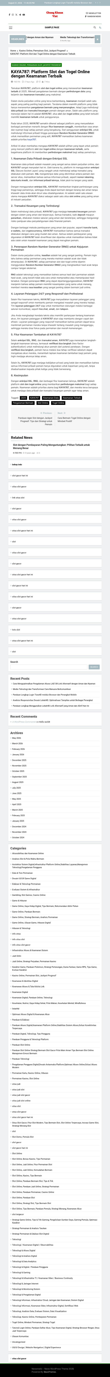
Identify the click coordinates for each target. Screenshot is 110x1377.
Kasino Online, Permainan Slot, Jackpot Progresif (36, 65)
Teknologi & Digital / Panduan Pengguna (30, 1267)
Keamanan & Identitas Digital (25, 981)
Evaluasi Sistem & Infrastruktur (26, 889)
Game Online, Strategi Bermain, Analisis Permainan (35, 917)
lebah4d (15, 1009)
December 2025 (19, 760)
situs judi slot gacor (21, 1095)
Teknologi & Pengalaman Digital (26, 1295)
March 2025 (17, 810)
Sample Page (52, 27)
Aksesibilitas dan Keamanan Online (28, 853)
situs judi (16, 1084)
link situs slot (18, 497)
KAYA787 (34, 398)
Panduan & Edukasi (20, 1020)
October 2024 (18, 837)
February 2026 (18, 749)
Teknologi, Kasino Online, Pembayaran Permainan (34, 1317)
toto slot (16, 630)
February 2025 (18, 815)
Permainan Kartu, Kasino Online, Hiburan (30, 1073)
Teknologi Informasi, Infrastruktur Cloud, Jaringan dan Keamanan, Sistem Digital (48, 1300)
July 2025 (16, 788)
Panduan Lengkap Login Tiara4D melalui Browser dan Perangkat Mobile (45, 695)
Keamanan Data (51, 398)
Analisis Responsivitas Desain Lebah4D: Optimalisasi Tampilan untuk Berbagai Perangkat (68, 3)
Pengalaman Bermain (23, 403)
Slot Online (43, 403)
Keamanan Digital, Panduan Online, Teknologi (32, 997)
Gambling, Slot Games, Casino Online (28, 895)
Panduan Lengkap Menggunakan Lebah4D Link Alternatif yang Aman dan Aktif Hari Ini (51, 706)
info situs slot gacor (21, 945)
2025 (23, 398)
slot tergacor (18, 1214)
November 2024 (19, 832)
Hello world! (44, 722)
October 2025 (18, 771)
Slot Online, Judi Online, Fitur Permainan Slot (32, 1164)
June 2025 (16, 793)
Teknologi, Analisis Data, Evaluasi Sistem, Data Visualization (39, 1311)
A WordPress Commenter (24, 722)
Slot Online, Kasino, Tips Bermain (27, 1175)
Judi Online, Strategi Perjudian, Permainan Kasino (34, 961)
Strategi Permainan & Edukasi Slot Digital (30, 1234)
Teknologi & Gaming (21, 1272)
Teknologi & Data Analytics (24, 1261)
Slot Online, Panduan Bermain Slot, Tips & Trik (32, 1181)
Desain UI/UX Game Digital (24, 878)
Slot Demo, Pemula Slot (23, 1137)
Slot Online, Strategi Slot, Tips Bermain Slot (31, 1203)
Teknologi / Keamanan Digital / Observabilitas (32, 1245)
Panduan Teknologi (20, 1059)
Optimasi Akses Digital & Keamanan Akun (31, 1014)
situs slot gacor (19, 486)
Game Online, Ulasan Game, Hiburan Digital (31, 923)
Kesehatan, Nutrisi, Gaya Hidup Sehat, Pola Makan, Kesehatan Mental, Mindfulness (49, 1003)
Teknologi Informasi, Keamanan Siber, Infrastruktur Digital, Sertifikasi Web (45, 1306)
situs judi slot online (21, 1101)
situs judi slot (18, 1089)
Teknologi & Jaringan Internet (25, 1283)
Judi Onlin (16, 956)
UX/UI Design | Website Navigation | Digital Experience (36, 1347)
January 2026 (18, 754)
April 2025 (16, 804)
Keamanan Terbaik (72, 398)
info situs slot (18, 939)
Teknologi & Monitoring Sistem (26, 1289)
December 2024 (19, 826)
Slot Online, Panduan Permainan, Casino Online (33, 1192)
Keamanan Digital (20, 992)
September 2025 (19, 777)
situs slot (16, 1106)
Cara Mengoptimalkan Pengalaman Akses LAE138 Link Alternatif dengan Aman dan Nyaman (54, 683)
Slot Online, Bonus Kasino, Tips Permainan (31, 1159)
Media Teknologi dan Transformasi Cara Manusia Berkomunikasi (42, 689)
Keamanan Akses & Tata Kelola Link (28, 986)
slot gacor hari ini (20, 475)
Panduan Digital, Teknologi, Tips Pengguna (31, 1034)
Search (14, 661)
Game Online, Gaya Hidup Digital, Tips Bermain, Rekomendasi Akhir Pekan (45, 906)
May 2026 (16, 738)
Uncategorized (18, 1342)
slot (14, 541)
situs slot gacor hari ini (22, 530)
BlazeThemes (50, 1372)
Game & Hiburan (19, 900)
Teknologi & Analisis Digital (24, 1256)
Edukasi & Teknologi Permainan (26, 884)
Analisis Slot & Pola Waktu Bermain (28, 859)
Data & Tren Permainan (22, 873)
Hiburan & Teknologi (21, 928)
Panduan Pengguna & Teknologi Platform (30, 1039)
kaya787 (31, 139)
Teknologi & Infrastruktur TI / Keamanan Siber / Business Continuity (42, 1278)
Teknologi (16, 1239)
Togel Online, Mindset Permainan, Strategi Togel (33, 1322)
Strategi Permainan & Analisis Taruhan (29, 1228)
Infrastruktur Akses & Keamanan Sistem (30, 950)
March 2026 (17, 743)
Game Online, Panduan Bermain (26, 912)
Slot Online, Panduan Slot (23, 1197)
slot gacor (16, 508)
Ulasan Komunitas (20, 1336)
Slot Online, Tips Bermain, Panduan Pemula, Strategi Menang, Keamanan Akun (47, 1209)
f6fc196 (17, 81)
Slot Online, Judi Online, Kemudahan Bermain (32, 1170)
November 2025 (19, 765)
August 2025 (17, 782)
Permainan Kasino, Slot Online (25, 1078)
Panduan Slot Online (21, 1045)
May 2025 (16, 799)
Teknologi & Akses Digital (23, 1250)
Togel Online (58, 403)
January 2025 (18, 821)
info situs (16, 934)
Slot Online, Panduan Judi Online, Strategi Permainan (35, 1186)
